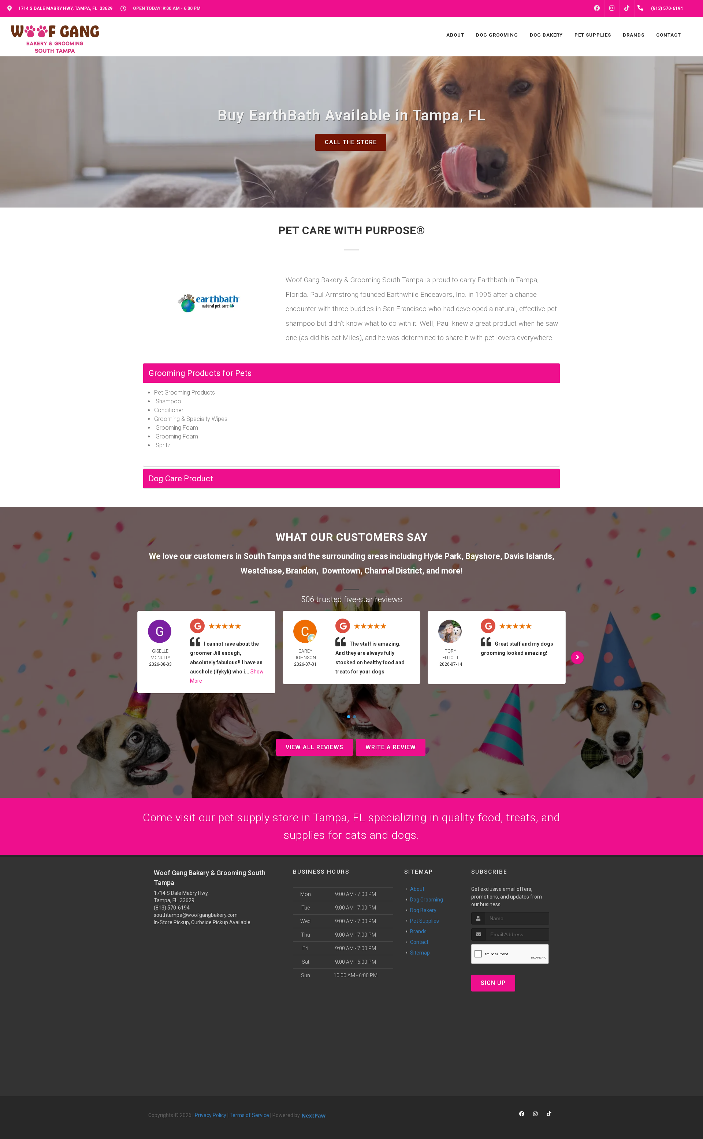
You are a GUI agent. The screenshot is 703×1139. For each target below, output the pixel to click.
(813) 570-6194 (172, 908)
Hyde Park (442, 556)
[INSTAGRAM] (612, 8)
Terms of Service (249, 1115)
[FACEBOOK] (596, 8)
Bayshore (482, 556)
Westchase (261, 570)
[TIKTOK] (627, 8)
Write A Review (390, 747)
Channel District (393, 570)
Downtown (341, 570)
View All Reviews (314, 747)
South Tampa (267, 556)
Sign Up (493, 982)
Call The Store (351, 142)
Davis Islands (528, 556)
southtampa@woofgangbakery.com (196, 915)
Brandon (301, 570)
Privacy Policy (210, 1115)
